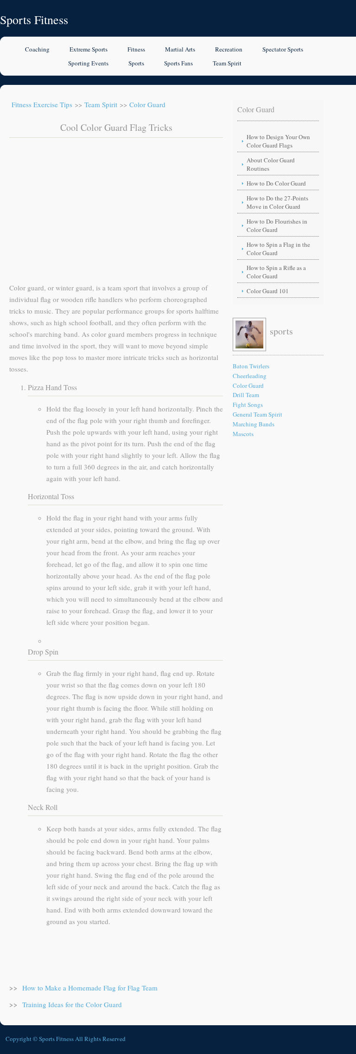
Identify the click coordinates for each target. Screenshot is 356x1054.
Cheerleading (250, 376)
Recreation (228, 49)
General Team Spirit (257, 414)
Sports (136, 63)
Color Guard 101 (268, 291)
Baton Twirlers (251, 366)
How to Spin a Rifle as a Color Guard (276, 272)
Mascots (243, 434)
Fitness (136, 49)
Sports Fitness (34, 19)
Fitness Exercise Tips (42, 104)
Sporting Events (88, 63)
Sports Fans (178, 63)
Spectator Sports (282, 49)
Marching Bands (253, 424)
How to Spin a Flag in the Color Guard (278, 248)
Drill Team (246, 395)
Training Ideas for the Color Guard (72, 1004)
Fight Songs (248, 404)
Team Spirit (227, 63)
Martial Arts (180, 49)
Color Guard (147, 104)
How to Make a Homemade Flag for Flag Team (90, 987)
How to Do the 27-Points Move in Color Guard (277, 202)
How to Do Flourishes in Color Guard (277, 225)
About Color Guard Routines (271, 164)
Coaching (37, 49)
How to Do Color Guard (276, 183)
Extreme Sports (89, 49)
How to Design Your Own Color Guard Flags (278, 141)
